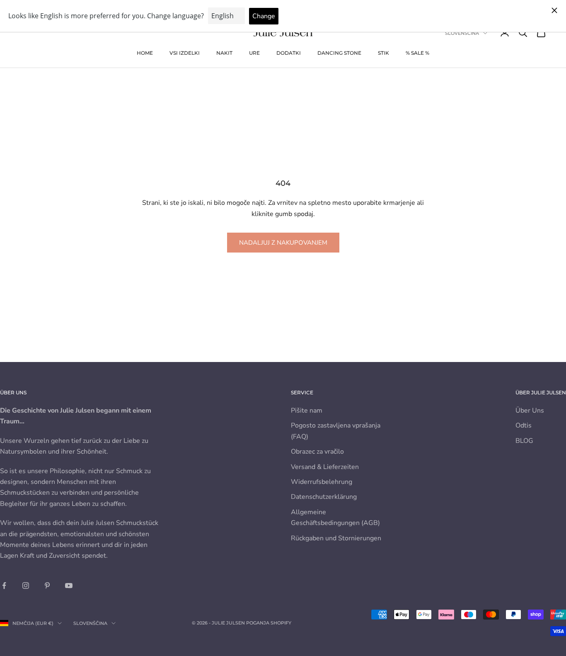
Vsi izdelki (184, 53)
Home (145, 53)
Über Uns (529, 410)
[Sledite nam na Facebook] (4, 585)
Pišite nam (306, 410)
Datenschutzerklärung (324, 496)
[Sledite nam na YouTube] (69, 585)
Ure (254, 53)
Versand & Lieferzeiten (325, 466)
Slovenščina (462, 33)
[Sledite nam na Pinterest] (47, 585)
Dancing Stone (339, 53)
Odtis (523, 425)
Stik (383, 53)
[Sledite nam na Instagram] (26, 585)
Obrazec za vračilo (317, 451)
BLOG (524, 440)
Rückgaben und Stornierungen (336, 538)
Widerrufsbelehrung (321, 481)
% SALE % (417, 53)
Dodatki (288, 53)
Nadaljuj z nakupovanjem (283, 242)
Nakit (224, 53)
